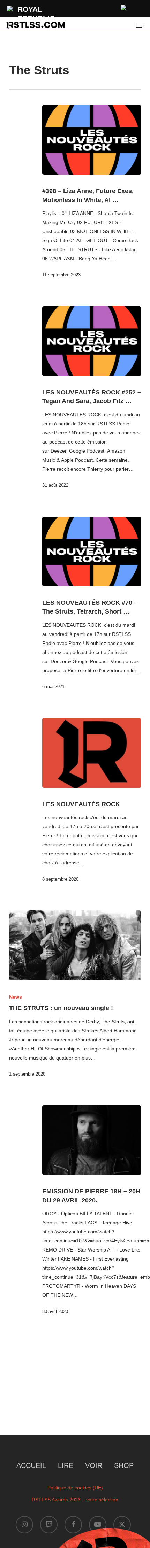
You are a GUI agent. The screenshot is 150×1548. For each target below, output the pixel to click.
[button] (140, 25)
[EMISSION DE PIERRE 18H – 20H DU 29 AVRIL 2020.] (91, 1140)
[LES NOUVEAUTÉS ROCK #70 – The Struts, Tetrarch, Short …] (91, 551)
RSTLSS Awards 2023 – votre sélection (75, 1499)
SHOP (124, 1465)
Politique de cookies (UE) (75, 1488)
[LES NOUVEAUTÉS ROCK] (91, 753)
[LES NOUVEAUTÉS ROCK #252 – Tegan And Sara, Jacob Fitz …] (91, 341)
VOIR (93, 1465)
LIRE (65, 1465)
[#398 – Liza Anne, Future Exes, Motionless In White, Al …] (91, 140)
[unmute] (124, 6)
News (15, 997)
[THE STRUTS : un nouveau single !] (75, 945)
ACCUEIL (31, 1465)
